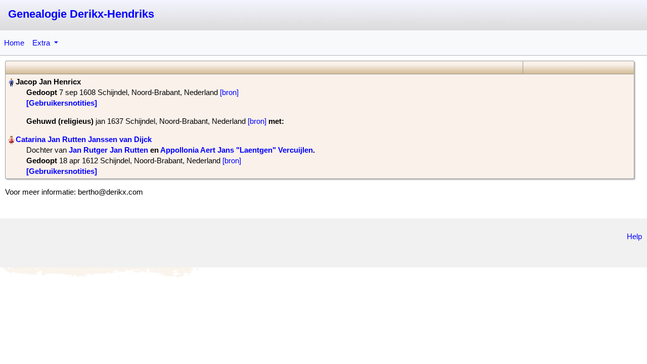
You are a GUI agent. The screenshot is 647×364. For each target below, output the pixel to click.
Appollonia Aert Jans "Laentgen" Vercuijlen (236, 150)
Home (14, 42)
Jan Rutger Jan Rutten (108, 150)
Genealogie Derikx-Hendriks (81, 14)
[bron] (229, 92)
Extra (42, 42)
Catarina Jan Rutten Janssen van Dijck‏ (84, 139)
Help (634, 236)
